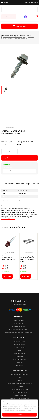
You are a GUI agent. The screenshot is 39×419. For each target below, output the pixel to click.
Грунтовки (19, 386)
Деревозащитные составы (19, 389)
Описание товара (23, 184)
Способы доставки (19, 347)
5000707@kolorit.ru (20, 304)
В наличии (6, 271)
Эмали (19, 380)
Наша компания (19, 320)
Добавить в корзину (11, 158)
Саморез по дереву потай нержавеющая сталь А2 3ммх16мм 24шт (27, 258)
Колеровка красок (19, 341)
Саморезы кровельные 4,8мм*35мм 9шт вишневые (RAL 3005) (9, 257)
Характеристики (7, 184)
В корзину (7, 276)
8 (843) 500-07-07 (29, 17)
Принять (19, 414)
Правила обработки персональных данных (18, 332)
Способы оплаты (19, 344)
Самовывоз (19, 362)
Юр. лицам (19, 365)
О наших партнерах (18, 326)
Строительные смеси (19, 395)
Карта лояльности (19, 353)
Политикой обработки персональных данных (16, 410)
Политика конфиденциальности (18, 329)
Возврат (19, 350)
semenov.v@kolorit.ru (8, 219)
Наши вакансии (18, 323)
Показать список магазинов (19, 171)
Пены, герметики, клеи (19, 392)
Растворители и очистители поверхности (19, 383)
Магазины (19, 356)
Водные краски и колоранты (19, 374)
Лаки (19, 377)
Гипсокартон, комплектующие (19, 398)
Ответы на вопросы (19, 359)
